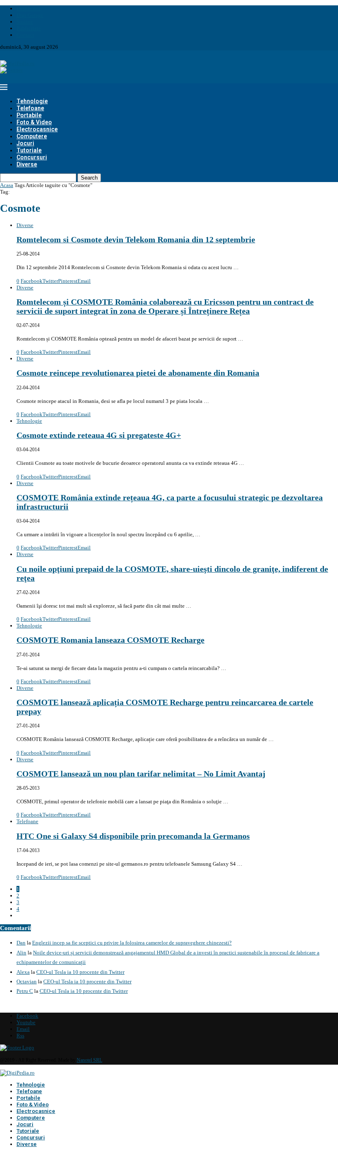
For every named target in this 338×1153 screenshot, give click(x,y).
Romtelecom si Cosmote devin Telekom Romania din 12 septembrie (135, 239)
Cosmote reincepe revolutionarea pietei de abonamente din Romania (137, 373)
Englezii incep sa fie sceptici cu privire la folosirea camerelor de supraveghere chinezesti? (132, 943)
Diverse (26, 164)
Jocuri (25, 143)
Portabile (29, 115)
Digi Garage (29, 15)
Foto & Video (34, 122)
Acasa (6, 185)
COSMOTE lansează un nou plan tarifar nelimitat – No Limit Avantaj (140, 773)
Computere (31, 136)
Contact (25, 35)
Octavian (26, 981)
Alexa (23, 972)
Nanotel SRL (89, 1060)
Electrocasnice (37, 129)
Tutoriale (29, 150)
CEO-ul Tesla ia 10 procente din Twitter (80, 972)
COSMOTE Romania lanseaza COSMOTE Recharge (110, 640)
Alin (21, 952)
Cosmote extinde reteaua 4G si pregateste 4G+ (98, 435)
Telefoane (30, 108)
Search (89, 178)
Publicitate (28, 28)
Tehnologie (32, 101)
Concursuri (31, 157)
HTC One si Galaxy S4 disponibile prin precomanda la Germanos (133, 836)
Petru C (24, 991)
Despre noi (28, 8)
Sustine (24, 22)
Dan (21, 943)
